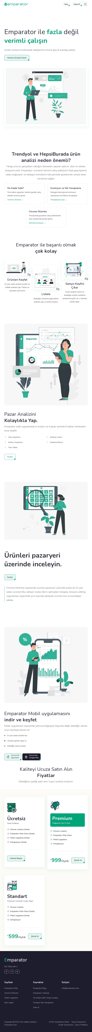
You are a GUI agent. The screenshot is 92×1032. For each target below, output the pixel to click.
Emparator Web (11, 988)
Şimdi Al (78, 860)
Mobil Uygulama (11, 998)
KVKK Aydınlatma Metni (59, 1022)
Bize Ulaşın (9, 1002)
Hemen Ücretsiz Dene (16, 57)
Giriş (66, 4)
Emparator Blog (39, 988)
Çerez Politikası (81, 1024)
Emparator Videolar (41, 993)
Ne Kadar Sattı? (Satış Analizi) (45, 998)
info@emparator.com (70, 988)
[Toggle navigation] (85, 4)
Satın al (36, 1007)
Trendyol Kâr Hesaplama (43, 1002)
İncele (10, 456)
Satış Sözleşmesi (79, 1022)
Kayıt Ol (77, 4)
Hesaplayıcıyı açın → (58, 199)
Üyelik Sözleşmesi (65, 1024)
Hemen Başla (16, 858)
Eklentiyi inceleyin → (37, 223)
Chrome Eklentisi (11, 993)
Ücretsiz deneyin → (15, 199)
